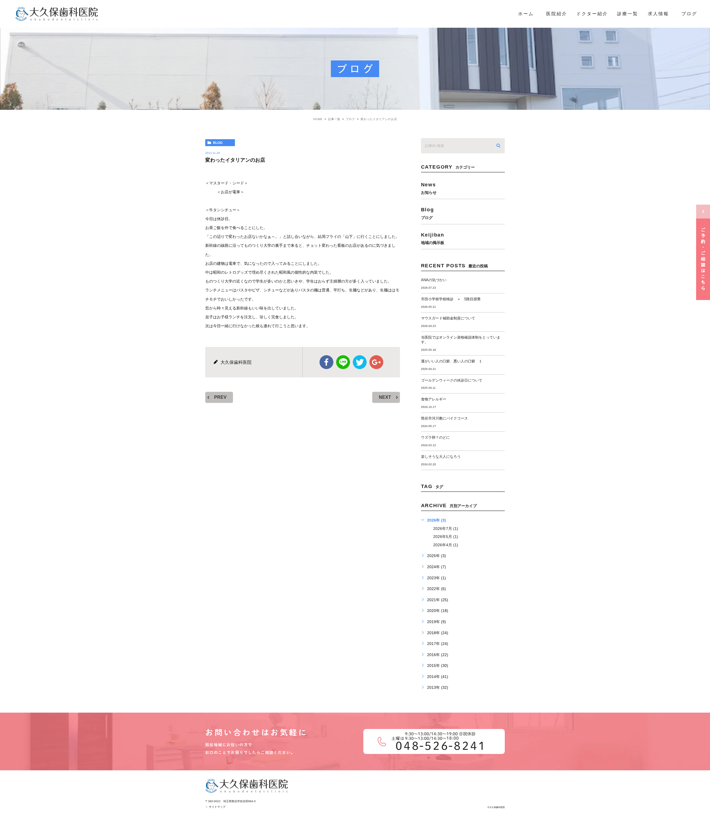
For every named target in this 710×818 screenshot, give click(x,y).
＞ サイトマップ (215, 806)
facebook (326, 362)
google (376, 362)
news (429, 188)
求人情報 (658, 13)
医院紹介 (556, 13)
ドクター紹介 (592, 13)
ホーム (526, 13)
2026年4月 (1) (445, 545)
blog (217, 143)
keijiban (432, 238)
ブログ (689, 13)
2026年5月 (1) (445, 536)
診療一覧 (627, 13)
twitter (360, 362)
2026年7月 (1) (445, 528)
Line (343, 362)
